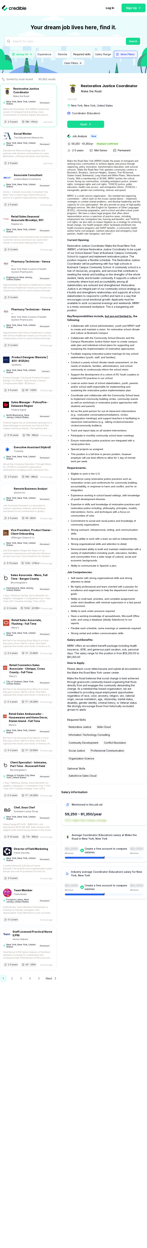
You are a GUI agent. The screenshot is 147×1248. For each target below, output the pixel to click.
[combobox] (22, 54)
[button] (31, 54)
